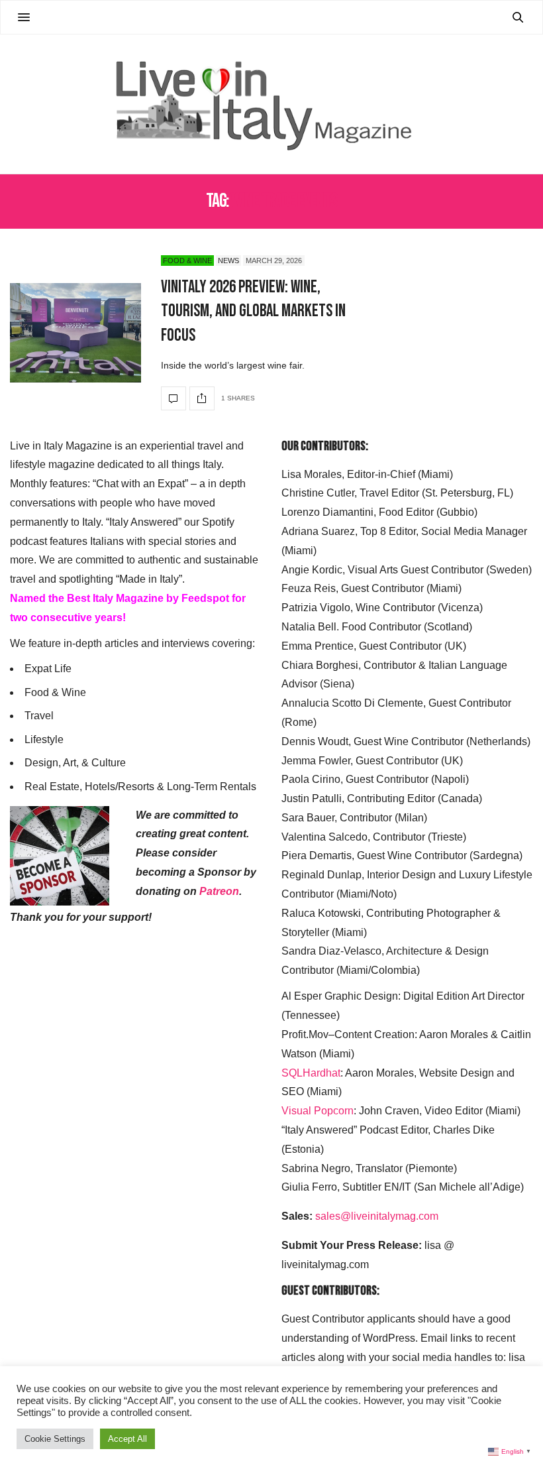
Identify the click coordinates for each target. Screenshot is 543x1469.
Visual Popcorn (317, 1110)
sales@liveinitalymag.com (376, 1216)
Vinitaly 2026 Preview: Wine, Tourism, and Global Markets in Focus (253, 311)
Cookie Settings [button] (55, 1439)
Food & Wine (187, 260)
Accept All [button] (127, 1439)
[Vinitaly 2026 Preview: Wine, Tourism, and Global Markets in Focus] (75, 332)
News (228, 260)
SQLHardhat (310, 1073)
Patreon (219, 891)
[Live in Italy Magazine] (271, 104)
